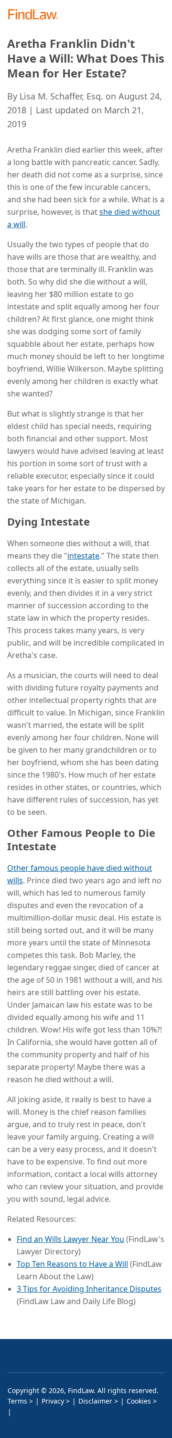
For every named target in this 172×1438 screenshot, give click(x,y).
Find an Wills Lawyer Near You (70, 1239)
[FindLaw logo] (36, 15)
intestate (83, 555)
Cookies (139, 1400)
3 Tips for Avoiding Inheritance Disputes (89, 1289)
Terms (17, 1400)
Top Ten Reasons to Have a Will (72, 1264)
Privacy (53, 1400)
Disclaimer (95, 1400)
